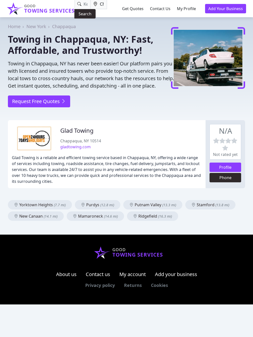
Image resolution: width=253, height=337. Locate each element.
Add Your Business (225, 8)
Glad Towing (76, 130)
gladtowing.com (75, 147)
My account (132, 274)
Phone (225, 177)
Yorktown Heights (42, 204)
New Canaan (38, 216)
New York (36, 26)
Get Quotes (133, 8)
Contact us (98, 274)
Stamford (212, 204)
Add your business (176, 274)
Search (85, 14)
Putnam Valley (155, 204)
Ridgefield (154, 216)
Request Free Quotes (36, 101)
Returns (133, 285)
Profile (225, 167)
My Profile (186, 8)
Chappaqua (64, 26)
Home (14, 26)
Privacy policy (100, 285)
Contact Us (160, 8)
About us (66, 274)
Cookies (159, 285)
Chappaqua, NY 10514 (80, 141)
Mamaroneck (97, 216)
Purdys (99, 204)
